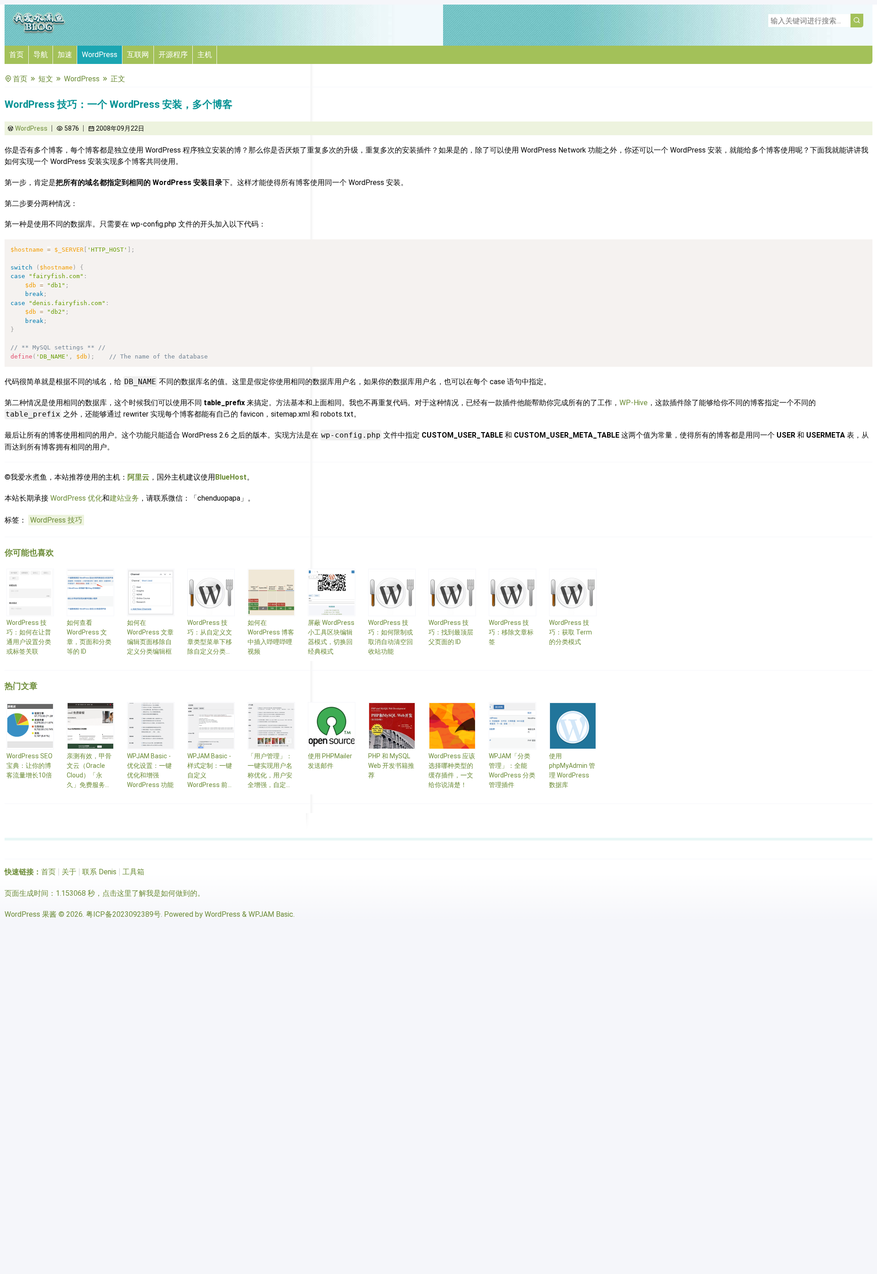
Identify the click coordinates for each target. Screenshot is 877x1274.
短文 (45, 78)
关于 (69, 871)
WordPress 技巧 (56, 520)
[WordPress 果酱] (38, 31)
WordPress (99, 54)
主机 (204, 54)
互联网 (138, 54)
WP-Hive (633, 402)
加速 (65, 54)
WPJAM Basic (270, 914)
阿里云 (138, 477)
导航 (40, 54)
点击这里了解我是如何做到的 (149, 893)
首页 (16, 54)
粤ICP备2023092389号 (123, 914)
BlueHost (231, 477)
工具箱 (133, 871)
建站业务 (124, 498)
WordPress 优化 (76, 498)
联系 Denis (99, 871)
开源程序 (173, 54)
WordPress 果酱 (31, 914)
